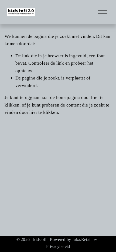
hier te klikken (43, 112)
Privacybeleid (58, 246)
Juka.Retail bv (84, 239)
